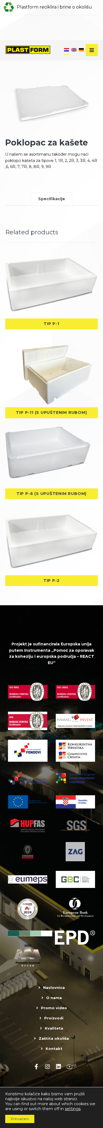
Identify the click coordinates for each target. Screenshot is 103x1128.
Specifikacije (51, 198)
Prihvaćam (20, 1119)
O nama (54, 997)
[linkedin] (58, 1066)
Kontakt (54, 1048)
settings (72, 1108)
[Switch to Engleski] (74, 50)
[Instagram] (47, 1066)
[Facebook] (36, 1066)
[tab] (51, 199)
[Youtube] (69, 1066)
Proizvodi (53, 1018)
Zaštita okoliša (54, 1038)
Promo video (54, 1008)
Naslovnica (54, 987)
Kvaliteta (54, 1028)
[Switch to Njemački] (81, 50)
